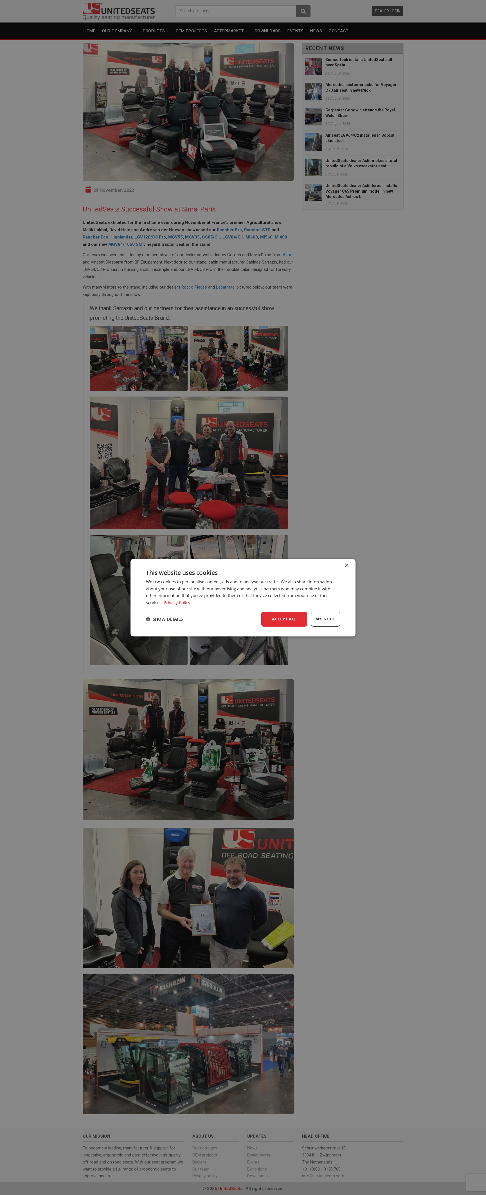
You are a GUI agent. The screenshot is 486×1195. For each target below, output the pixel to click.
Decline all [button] (325, 619)
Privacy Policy (177, 602)
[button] (164, 619)
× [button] (346, 565)
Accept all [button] (284, 619)
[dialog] (243, 597)
